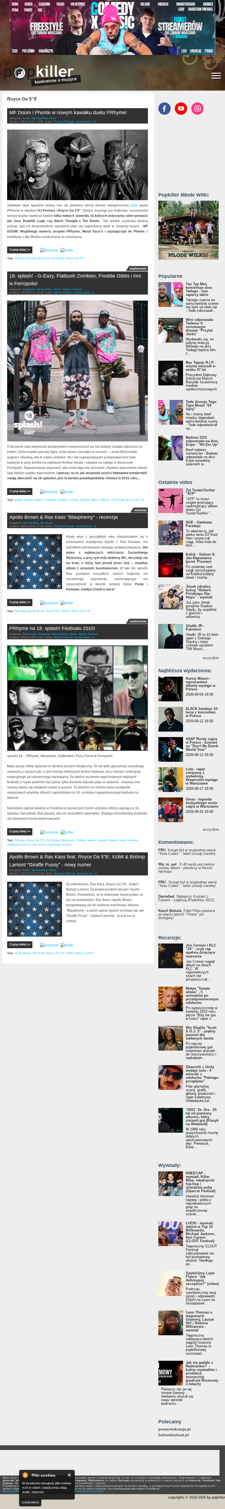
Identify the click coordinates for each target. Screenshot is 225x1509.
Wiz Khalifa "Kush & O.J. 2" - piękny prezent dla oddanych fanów (201, 1033)
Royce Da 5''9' (75, 258)
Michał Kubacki (63, 292)
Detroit (66, 610)
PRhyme (19, 258)
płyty (134, 205)
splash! (39, 499)
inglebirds (54, 844)
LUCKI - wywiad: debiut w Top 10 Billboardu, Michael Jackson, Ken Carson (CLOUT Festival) (200, 1232)
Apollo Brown (36, 610)
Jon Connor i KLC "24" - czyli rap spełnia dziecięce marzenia (201, 950)
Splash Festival (72, 289)
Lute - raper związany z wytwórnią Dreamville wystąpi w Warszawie (202, 776)
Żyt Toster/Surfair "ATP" (200, 492)
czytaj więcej (30, 1502)
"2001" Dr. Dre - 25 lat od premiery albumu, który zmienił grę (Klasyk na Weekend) (202, 1117)
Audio (26, 118)
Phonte (31, 258)
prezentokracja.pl (174, 1429)
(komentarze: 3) (86, 526)
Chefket (81, 840)
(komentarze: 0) (84, 292)
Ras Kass (20, 610)
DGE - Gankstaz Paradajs (199, 524)
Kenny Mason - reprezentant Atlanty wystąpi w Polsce (200, 683)
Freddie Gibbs (89, 499)
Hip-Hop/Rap (40, 118)
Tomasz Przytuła (64, 121)
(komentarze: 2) (87, 873)
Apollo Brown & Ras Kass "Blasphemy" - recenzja (63, 517)
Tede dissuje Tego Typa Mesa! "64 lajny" (201, 405)
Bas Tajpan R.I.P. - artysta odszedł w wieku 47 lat (201, 366)
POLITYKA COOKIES (89, 1491)
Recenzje (46, 522)
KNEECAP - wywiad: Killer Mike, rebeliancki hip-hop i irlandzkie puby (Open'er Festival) (200, 1182)
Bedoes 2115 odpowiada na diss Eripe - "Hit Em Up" (202, 441)
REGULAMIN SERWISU (18, 1491)
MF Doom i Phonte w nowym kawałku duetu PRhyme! (68, 112)
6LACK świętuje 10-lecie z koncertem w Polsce (202, 712)
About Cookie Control (24, 1475)
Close (69, 1475)
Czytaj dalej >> (19, 249)
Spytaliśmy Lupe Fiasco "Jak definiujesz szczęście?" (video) (202, 1278)
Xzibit (69, 952)
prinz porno (39, 844)
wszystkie (211, 658)
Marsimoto (67, 840)
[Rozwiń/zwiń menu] (216, 76)
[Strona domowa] (42, 75)
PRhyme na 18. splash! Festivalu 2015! (52, 628)
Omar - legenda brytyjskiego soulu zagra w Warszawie (202, 802)
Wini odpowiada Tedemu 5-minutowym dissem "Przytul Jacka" (199, 327)
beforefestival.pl (173, 1435)
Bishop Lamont (84, 952)
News (52, 118)
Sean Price (53, 610)
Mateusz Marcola (64, 873)
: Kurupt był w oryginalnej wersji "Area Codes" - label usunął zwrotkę (187, 852)
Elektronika (30, 633)
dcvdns (66, 844)
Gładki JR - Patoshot (195, 627)
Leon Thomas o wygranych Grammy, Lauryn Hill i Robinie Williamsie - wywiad (200, 1321)
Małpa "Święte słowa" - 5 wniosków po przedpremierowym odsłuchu (202, 995)
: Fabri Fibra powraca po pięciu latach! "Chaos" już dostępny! (186, 914)
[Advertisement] (191, 155)
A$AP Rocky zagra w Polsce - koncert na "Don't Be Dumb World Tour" (202, 744)
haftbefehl (13, 844)
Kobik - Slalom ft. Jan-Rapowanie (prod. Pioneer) (200, 558)
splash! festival (23, 499)
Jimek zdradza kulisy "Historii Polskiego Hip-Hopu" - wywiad (199, 591)
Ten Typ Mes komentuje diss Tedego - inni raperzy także (199, 289)
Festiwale (29, 289)
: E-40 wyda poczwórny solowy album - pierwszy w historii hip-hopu (186, 868)
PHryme (104, 499)
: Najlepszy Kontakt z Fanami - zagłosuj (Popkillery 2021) (186, 898)
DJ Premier (58, 258)
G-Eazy (73, 499)
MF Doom (44, 258)
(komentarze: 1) (86, 121)
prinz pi (26, 844)
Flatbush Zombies (56, 499)
